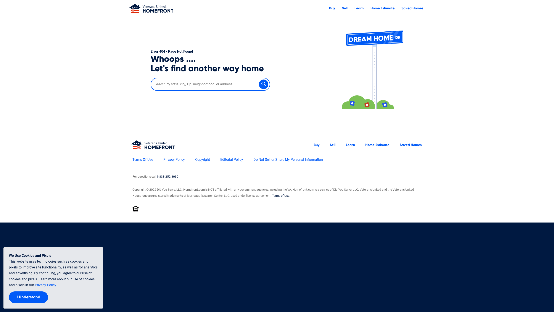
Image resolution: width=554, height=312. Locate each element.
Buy (332, 8)
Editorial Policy (231, 160)
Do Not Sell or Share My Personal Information (288, 160)
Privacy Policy (174, 160)
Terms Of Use (142, 160)
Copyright (202, 160)
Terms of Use (280, 195)
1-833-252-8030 (167, 176)
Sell (345, 8)
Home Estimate (382, 8)
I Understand (28, 297)
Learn (359, 8)
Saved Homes (412, 8)
